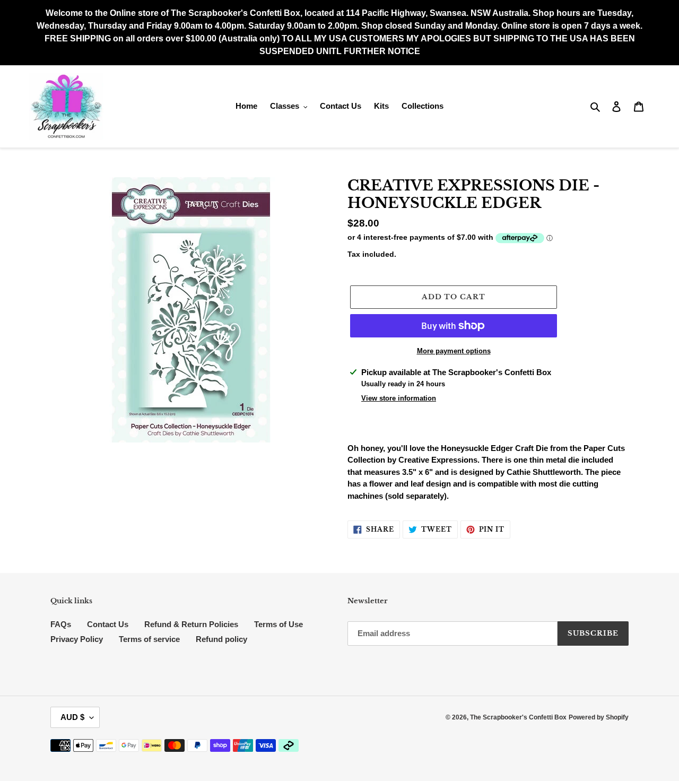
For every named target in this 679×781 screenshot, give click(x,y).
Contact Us (107, 624)
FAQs (60, 624)
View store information (398, 398)
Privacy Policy (76, 639)
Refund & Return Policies (191, 624)
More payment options (454, 351)
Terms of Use (278, 624)
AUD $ (72, 717)
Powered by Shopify (599, 717)
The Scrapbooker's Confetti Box (518, 717)
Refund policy (221, 639)
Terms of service (149, 639)
